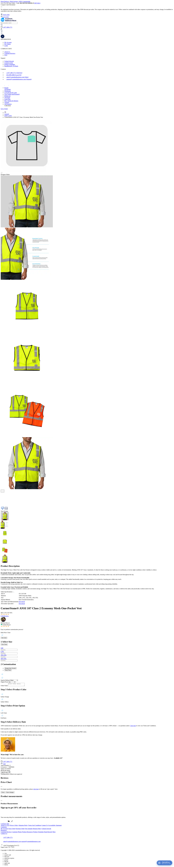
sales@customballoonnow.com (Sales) (17, 77)
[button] (87, 33)
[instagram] (7, 84)
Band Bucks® (48, 832)
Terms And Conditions (34, 825)
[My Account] (1, 29)
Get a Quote (4, 109)
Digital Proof (4, 682)
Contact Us (45, 825)
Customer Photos (17, 832)
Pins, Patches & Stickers (11, 101)
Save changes (10, 792)
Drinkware (7, 96)
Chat (4, 764)
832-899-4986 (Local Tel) (13, 75)
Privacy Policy (14, 825)
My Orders (7, 44)
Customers (4, 827)
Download (22, 601)
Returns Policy (37, 828)
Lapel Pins (7, 99)
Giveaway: (7, 767)
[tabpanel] (87, 674)
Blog (54, 832)
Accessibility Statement (55, 825)
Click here (133, 725)
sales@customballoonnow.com (12, 841)
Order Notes (4, 685)
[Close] (1, 786)
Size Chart (4, 644)
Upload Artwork (9, 61)
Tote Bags (7, 97)
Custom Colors (8, 63)
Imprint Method (5, 680)
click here (36, 789)
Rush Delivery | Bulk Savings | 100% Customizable (15, 1)
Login (6, 45)
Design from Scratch (10, 668)
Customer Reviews (9, 53)
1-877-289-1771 (7, 761)
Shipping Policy (23, 825)
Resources (4, 830)
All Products (8, 104)
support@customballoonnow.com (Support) (19, 79)
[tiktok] (10, 84)
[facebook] (3, 84)
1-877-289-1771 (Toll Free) (14, 73)
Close (2, 792)
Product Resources (27, 832)
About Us (7, 52)
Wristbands (7, 91)
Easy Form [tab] (8, 670)
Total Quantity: (5, 765)
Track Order (11, 828)
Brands (6, 88)
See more (4, 637)
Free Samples (29, 828)
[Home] (5, 112)
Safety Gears (8, 115)
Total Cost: (6, 768)
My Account (8, 42)
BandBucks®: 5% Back (11, 66)
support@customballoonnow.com (31, 841)
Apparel (6, 102)
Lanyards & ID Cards (10, 92)
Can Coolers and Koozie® (12, 94)
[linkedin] (9, 822)
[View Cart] (2, 31)
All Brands (7, 89)
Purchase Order (20, 828)
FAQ (5, 55)
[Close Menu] (2, 37)
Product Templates (9, 64)
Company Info (5, 823)
